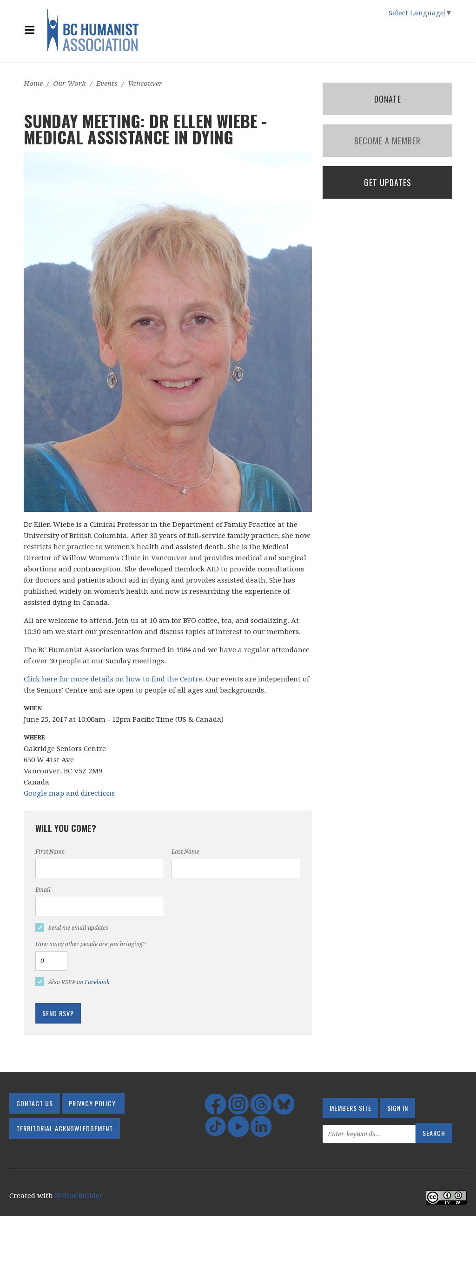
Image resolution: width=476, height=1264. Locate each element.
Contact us (34, 1103)
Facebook (97, 982)
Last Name (185, 852)
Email (43, 890)
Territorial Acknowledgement (64, 1128)
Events (107, 83)
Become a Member (387, 141)
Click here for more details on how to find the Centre (113, 679)
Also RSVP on (79, 982)
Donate (387, 99)
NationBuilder (79, 1196)
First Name (50, 852)
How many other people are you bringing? (90, 944)
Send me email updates (78, 928)
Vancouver (145, 83)
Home (33, 83)
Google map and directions (69, 793)
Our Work (69, 83)
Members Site (350, 1108)
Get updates (387, 182)
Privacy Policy (92, 1103)
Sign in (397, 1108)
